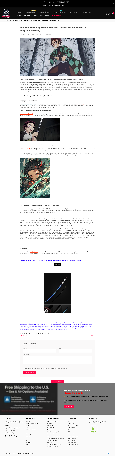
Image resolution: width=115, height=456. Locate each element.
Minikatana (29, 432)
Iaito (27, 444)
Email (60, 348)
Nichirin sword (26, 148)
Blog (18, 15)
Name (25, 348)
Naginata (28, 442)
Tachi (27, 438)
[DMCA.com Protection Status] (93, 433)
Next (92, 335)
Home (6, 20)
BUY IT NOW (57, 264)
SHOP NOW (69, 406)
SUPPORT (27, 15)
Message (26, 354)
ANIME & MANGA (31, 11)
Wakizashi (29, 425)
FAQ (35, 15)
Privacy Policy (72, 442)
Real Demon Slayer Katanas (55, 432)
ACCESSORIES (87, 12)
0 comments (48, 34)
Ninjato (28, 440)
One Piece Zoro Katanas (54, 434)
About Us (70, 421)
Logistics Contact (73, 436)
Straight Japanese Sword (54, 444)
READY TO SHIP (74, 12)
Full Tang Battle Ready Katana (55, 438)
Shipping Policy (72, 438)
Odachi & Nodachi (31, 430)
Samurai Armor (45, 12)
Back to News (57, 381)
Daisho (28, 436)
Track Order (71, 434)
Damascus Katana (52, 421)
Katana (28, 421)
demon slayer (26, 104)
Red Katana (50, 427)
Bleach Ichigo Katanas (53, 436)
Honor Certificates (73, 425)
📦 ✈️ (86, 399)
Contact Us (71, 423)
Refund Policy (72, 440)
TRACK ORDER (44, 15)
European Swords (52, 440)
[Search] (106, 14)
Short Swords (51, 442)
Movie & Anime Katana (32, 423)
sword (33, 104)
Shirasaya (29, 434)
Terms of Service (73, 444)
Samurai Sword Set (52, 446)
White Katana (50, 430)
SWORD (19, 12)
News (11, 20)
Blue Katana (50, 425)
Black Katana (50, 423)
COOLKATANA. (19, 453)
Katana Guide (72, 427)
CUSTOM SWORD (59, 11)
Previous (24, 335)
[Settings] (109, 14)
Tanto (27, 427)
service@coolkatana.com (12, 427)
